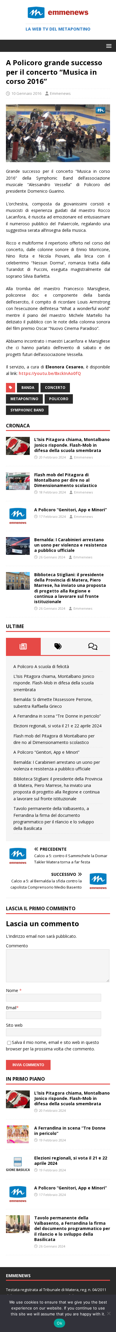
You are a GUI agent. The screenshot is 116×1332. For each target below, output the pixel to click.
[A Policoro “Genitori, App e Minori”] (18, 521)
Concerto (55, 387)
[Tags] (58, 646)
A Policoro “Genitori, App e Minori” (70, 509)
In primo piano (25, 1079)
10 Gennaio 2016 (26, 93)
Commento (17, 945)
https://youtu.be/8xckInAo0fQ (50, 373)
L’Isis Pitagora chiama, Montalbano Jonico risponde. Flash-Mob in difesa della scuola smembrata (72, 445)
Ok (59, 1323)
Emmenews (60, 93)
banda (27, 387)
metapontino (24, 398)
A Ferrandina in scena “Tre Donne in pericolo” (57, 716)
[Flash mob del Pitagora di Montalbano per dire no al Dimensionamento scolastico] (18, 486)
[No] (109, 1313)
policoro (58, 398)
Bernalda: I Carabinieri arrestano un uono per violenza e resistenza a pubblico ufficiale (70, 545)
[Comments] (92, 646)
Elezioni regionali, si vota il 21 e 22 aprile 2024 (57, 726)
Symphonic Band (27, 410)
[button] (108, 45)
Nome (12, 990)
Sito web (14, 1025)
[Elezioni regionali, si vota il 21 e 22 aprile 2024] (18, 1170)
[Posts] (23, 646)
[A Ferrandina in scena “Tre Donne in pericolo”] (18, 1139)
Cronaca (18, 425)
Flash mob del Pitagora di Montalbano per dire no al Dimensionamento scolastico (65, 480)
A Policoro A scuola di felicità (41, 666)
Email (11, 1007)
